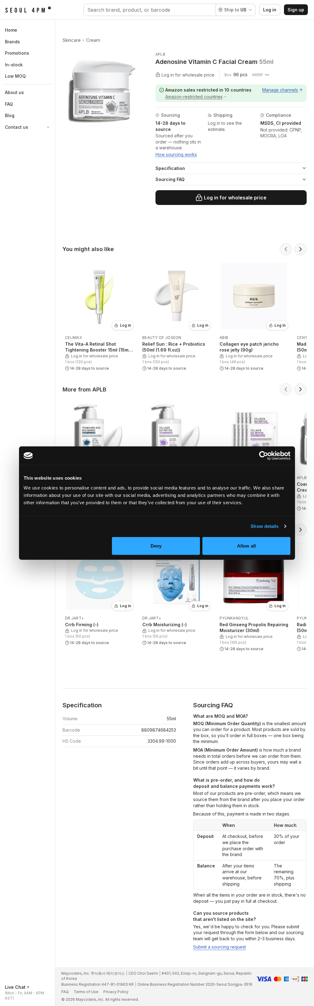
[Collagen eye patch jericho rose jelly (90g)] (254, 316)
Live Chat (15, 987)
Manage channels (280, 89)
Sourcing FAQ (170, 179)
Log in (269, 9)
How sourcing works (176, 154)
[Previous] (286, 249)
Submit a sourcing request (219, 946)
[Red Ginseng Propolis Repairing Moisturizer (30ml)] (254, 597)
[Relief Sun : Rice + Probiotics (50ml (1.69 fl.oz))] (176, 316)
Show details (264, 526)
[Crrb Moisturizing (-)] (176, 594)
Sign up (296, 9)
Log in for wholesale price (235, 198)
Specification (170, 168)
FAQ (65, 991)
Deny (156, 545)
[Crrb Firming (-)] (99, 594)
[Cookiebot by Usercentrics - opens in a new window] (263, 455)
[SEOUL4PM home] (28, 10)
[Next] (300, 249)
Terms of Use (86, 991)
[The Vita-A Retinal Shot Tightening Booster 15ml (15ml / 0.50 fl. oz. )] (99, 316)
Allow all (246, 545)
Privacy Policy (115, 991)
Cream (93, 40)
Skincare (72, 40)
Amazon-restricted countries (194, 96)
